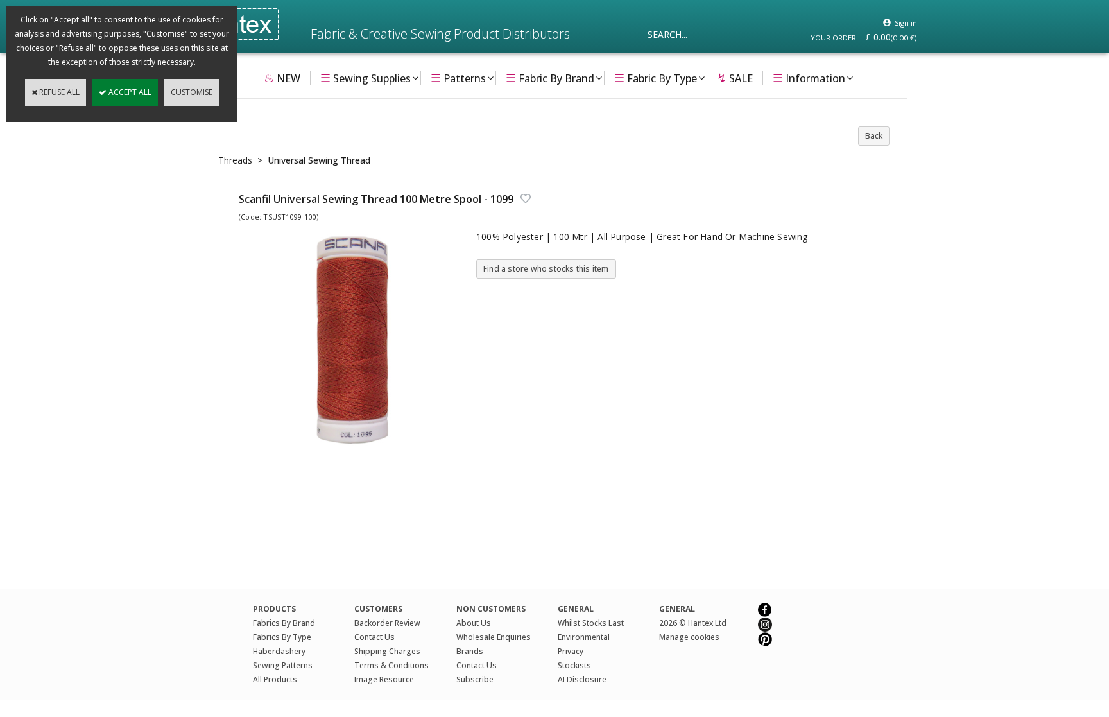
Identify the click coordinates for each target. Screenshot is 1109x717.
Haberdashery (279, 651)
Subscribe (475, 679)
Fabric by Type (655, 78)
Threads (235, 160)
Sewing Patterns (283, 665)
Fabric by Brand (550, 78)
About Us (473, 623)
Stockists (574, 665)
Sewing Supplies (365, 78)
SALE (735, 78)
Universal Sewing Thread (319, 160)
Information (809, 78)
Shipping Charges (387, 651)
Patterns (458, 78)
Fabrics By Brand (284, 623)
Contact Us (374, 637)
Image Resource (384, 679)
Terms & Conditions (391, 665)
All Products (275, 679)
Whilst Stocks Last (591, 623)
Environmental (584, 637)
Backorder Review (387, 623)
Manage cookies (689, 637)
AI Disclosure (582, 679)
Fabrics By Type (282, 637)
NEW (282, 78)
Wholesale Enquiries (493, 637)
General (677, 608)
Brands (469, 651)
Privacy (570, 651)
